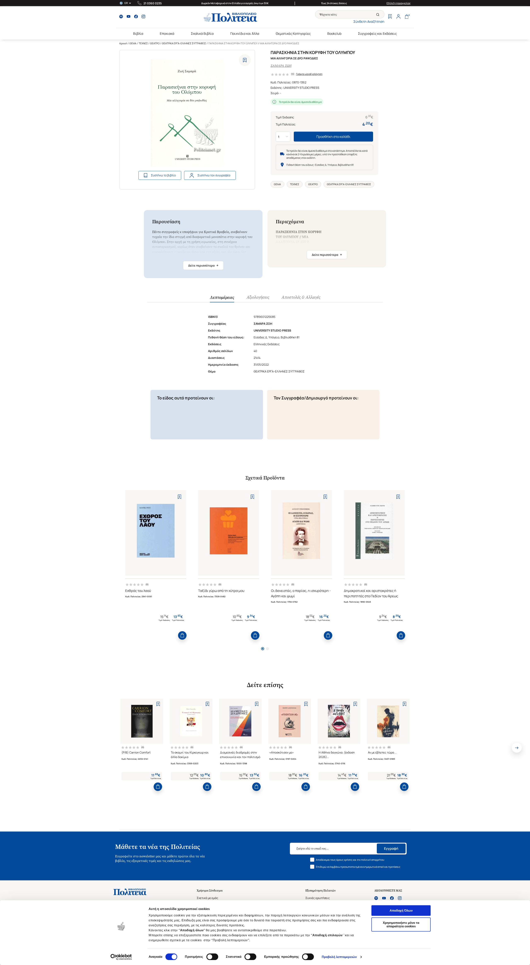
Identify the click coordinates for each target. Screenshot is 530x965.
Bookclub (334, 33)
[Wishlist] (390, 17)
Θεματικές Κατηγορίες (293, 33)
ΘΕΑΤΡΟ (155, 43)
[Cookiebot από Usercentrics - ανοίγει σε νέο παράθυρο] (121, 957)
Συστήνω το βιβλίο (163, 175)
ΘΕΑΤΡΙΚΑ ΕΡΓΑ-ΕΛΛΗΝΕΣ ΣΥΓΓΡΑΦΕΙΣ (184, 43)
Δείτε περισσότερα (203, 265)
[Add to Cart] (182, 635)
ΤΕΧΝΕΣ (143, 43)
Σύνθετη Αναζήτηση (368, 21)
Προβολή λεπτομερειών (339, 957)
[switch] (212, 956)
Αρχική (123, 43)
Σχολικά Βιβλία (202, 33)
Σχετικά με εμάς (207, 898)
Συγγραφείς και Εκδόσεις (377, 33)
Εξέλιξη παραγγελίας (399, 3)
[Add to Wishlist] (245, 60)
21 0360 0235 (152, 3)
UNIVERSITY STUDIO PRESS (301, 88)
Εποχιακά (167, 33)
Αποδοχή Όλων (401, 910)
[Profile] (398, 17)
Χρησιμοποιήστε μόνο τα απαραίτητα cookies (401, 924)
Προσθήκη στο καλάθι (333, 136)
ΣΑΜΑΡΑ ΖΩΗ (281, 66)
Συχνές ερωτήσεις (317, 898)
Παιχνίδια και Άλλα (244, 33)
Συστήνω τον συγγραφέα (214, 175)
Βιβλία (138, 33)
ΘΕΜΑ (132, 43)
